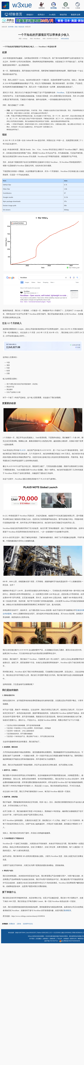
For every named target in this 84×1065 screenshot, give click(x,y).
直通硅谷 (12, 924)
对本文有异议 (65, 38)
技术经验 (10, 27)
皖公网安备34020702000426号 (70, 941)
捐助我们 (45, 938)
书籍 (67, 8)
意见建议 (38, 938)
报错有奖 (52, 938)
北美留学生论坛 (28, 924)
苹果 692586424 (77, 932)
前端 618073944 (20, 932)
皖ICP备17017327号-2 (51, 941)
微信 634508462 (66, 932)
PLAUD (22, 450)
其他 (16, 27)
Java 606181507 (31, 932)
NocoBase (60, 92)
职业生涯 (21, 27)
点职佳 (19, 924)
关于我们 (32, 938)
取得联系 (67, 910)
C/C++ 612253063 (55, 932)
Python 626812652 (43, 932)
